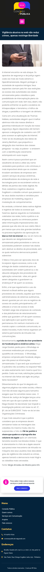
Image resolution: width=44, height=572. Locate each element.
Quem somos (7, 512)
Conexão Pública (8, 509)
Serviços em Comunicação (12, 516)
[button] (22, 21)
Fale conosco (7, 523)
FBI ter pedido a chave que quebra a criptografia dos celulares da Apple (19, 434)
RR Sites (34, 568)
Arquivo (5, 519)
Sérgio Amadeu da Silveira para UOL (23, 465)
